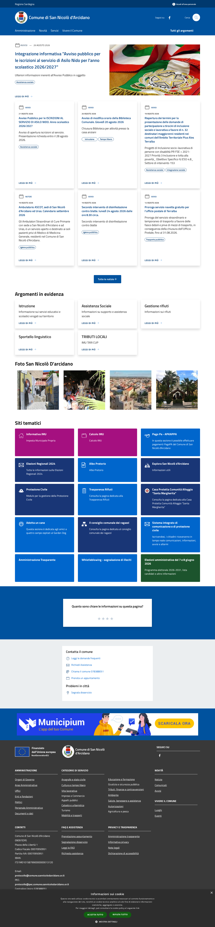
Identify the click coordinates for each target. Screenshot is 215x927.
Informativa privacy (118, 842)
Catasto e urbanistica (73, 805)
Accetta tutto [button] (95, 914)
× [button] (211, 893)
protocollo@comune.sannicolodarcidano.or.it (40, 875)
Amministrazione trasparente (124, 836)
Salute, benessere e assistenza (124, 801)
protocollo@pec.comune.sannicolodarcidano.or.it (42, 884)
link (137, 908)
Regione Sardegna (24, 4)
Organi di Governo (24, 779)
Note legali (114, 848)
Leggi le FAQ (68, 848)
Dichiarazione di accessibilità (123, 853)
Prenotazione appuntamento (77, 836)
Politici (18, 802)
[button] (107, 921)
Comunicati (161, 785)
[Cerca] (196, 17)
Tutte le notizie (106, 279)
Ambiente (113, 795)
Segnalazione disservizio (75, 842)
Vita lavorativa (69, 791)
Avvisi (24, 45)
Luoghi (158, 810)
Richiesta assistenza (72, 853)
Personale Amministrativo (29, 808)
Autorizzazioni (115, 806)
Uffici (17, 791)
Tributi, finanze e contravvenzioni (126, 789)
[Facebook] (168, 17)
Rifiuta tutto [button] (120, 914)
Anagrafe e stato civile (73, 779)
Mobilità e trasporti (72, 815)
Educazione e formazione (121, 779)
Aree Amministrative (26, 785)
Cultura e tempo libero (73, 785)
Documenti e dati (24, 813)
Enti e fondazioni (24, 796)
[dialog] (107, 908)
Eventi (158, 816)
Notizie (28, 196)
